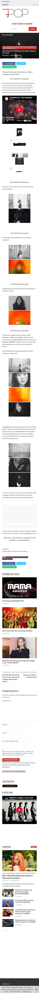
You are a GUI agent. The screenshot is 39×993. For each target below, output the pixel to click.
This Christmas (7, 559)
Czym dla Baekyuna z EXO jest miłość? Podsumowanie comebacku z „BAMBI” (25, 911)
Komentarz (6, 701)
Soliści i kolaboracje (28, 47)
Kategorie (9, 35)
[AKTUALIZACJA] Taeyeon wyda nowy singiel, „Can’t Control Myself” (18, 662)
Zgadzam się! (27, 991)
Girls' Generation (8, 47)
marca (22, 533)
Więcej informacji (14, 991)
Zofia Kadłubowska (15, 55)
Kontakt (7, 1)
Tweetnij (22, 63)
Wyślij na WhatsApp (9, 66)
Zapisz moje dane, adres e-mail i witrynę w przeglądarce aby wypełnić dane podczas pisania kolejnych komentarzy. (17, 753)
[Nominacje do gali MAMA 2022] (19, 599)
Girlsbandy (16, 47)
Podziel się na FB (9, 63)
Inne (21, 47)
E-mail (5, 733)
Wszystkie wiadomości (9, 48)
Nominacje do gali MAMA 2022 (13, 601)
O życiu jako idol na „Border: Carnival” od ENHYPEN (24, 901)
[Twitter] (36, 5)
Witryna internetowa (10, 741)
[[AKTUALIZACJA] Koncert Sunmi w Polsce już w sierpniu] (19, 860)
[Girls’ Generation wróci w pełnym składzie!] (19, 629)
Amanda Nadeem (15, 880)
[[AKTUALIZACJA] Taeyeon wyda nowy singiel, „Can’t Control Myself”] (19, 658)
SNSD (20, 557)
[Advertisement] (7, 835)
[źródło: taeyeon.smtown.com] (19, 135)
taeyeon (25, 557)
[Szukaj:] (24, 29)
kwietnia (27, 533)
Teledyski (18, 873)
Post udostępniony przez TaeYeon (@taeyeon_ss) (17, 525)
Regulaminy (6, 984)
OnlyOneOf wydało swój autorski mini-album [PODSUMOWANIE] (23, 891)
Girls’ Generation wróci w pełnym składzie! (17, 631)
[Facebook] (34, 5)
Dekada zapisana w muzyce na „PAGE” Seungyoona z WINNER (25, 921)
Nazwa (5, 724)
